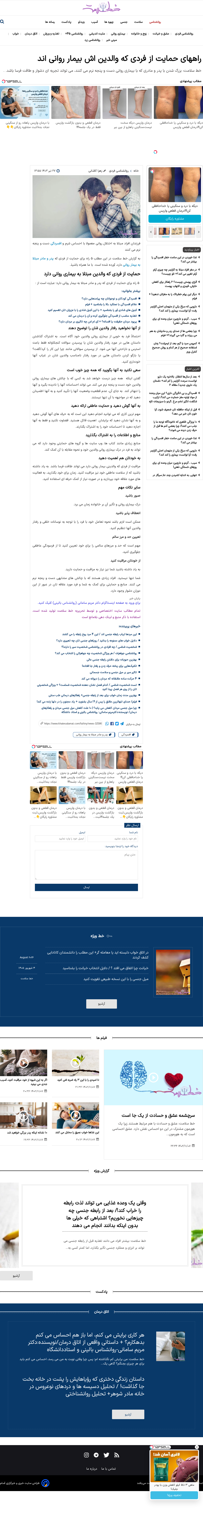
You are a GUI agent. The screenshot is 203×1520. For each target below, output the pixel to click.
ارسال (86, 887)
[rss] (116, 1456)
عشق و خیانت (161, 34)
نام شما (133, 832)
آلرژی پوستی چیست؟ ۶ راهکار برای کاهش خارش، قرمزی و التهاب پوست (174, 284)
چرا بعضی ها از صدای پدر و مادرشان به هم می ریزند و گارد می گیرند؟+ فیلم (173, 333)
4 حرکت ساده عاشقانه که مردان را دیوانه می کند (109, 679)
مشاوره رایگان (175, 218)
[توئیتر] (117, 724)
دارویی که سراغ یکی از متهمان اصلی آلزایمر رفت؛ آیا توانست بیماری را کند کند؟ (173, 309)
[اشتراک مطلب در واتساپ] (107, 724)
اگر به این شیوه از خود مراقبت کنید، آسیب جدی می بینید (23, 1082)
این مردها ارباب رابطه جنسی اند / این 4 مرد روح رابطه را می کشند (99, 634)
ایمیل (82, 832)
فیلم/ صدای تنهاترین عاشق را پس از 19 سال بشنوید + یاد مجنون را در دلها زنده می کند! (87, 702)
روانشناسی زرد (92, 40)
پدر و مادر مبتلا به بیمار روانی (92, 735)
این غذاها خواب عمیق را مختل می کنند (77, 1132)
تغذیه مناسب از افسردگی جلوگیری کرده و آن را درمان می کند (102, 316)
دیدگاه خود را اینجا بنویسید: (121, 846)
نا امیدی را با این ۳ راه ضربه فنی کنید (78, 1080)
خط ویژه (97, 936)
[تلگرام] (122, 724)
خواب (16, 34)
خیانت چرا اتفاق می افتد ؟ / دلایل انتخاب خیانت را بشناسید (105, 968)
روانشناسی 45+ (74, 34)
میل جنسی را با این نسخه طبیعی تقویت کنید (115, 979)
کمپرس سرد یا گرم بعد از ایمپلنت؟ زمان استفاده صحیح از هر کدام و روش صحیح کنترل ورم (174, 347)
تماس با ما (109, 1468)
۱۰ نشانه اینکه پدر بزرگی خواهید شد (27, 1133)
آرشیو (101, 1003)
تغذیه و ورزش (51, 34)
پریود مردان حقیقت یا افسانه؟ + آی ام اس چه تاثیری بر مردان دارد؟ (98, 322)
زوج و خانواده (139, 34)
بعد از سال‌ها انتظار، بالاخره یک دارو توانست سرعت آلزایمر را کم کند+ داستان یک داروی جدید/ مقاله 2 (175, 381)
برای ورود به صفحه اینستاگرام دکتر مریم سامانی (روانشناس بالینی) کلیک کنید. (88, 603)
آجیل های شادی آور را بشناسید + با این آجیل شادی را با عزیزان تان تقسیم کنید (92, 310)
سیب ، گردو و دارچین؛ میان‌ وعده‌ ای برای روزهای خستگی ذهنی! (174, 321)
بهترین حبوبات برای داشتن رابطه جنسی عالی (112, 660)
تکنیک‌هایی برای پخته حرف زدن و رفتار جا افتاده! (109, 666)
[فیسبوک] (112, 724)
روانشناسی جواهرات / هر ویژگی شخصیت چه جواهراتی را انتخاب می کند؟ (96, 653)
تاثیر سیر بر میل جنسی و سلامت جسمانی (113, 672)
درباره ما (92, 1468)
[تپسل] (155, 152)
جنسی (124, 22)
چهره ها (109, 22)
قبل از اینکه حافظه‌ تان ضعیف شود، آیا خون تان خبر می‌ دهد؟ (176, 412)
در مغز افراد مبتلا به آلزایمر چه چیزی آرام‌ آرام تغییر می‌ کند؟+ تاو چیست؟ (175, 272)
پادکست (66, 22)
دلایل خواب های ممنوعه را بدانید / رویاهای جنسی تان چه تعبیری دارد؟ (96, 641)
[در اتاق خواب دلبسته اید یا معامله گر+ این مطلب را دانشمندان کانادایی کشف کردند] (173, 972)
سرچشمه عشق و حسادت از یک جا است (158, 1115)
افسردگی (56, 243)
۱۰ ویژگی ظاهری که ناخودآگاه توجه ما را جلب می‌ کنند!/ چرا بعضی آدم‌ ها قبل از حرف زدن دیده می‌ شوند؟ (175, 426)
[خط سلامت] (101, 7)
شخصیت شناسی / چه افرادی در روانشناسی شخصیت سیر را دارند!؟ (99, 647)
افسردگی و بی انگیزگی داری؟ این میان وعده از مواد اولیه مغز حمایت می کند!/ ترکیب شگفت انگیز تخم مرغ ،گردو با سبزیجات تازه (173, 397)
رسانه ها (50, 22)
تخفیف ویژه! (174, 1495)
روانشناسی (155, 22)
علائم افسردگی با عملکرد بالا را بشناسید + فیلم (111, 304)
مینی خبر (112, 40)
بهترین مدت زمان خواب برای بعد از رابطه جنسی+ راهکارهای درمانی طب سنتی (93, 695)
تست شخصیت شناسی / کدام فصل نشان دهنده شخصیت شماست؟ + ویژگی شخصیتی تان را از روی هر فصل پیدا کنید (87, 687)
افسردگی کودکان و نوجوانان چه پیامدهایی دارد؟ (109, 299)
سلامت (138, 22)
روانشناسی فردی (184, 34)
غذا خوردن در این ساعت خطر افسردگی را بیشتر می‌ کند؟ (174, 259)
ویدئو (81, 22)
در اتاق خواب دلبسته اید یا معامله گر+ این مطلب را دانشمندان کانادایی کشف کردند (97, 955)
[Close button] (197, 1447)
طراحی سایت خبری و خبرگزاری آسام (20, 1483)
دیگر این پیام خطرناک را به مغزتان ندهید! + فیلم (173, 296)
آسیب (95, 22)
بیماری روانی (118, 34)
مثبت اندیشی (97, 34)
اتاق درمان (31, 34)
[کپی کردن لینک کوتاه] (68, 723)
